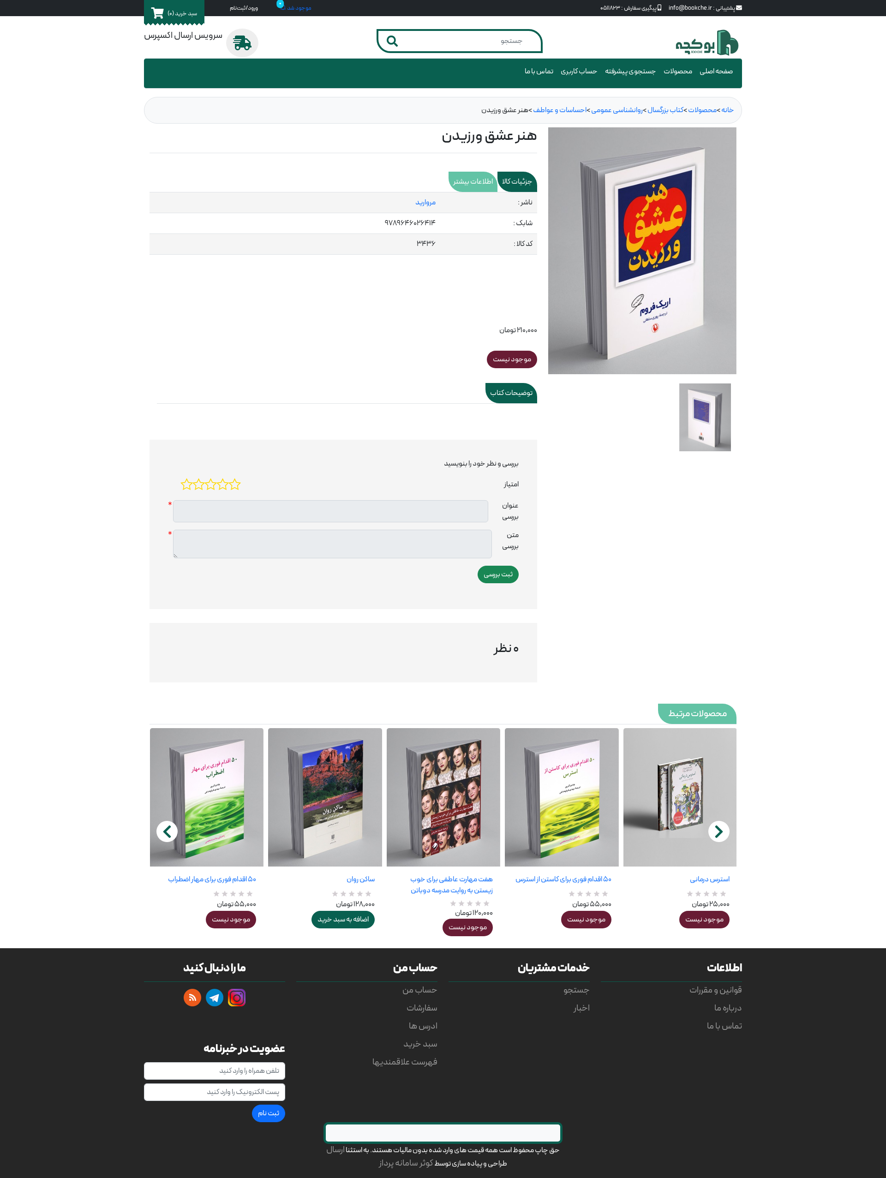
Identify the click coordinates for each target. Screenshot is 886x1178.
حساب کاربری (579, 71)
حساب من (419, 990)
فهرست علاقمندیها (404, 1062)
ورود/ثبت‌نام (244, 8)
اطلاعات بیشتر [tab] (473, 181)
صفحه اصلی (716, 71)
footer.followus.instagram (236, 997)
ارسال (335, 1150)
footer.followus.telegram (214, 997)
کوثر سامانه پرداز (406, 1163)
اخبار (582, 1008)
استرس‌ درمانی (710, 879)
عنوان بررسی (510, 511)
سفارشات (422, 1008)
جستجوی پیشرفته (630, 71)
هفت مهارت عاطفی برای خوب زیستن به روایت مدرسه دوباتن (451, 885)
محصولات (678, 71)
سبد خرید (420, 1044)
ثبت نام (268, 1113)
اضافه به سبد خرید (343, 919)
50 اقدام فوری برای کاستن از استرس (563, 879)
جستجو (576, 990)
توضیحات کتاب (511, 393)
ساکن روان (360, 879)
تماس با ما (539, 71)
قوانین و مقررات (715, 990)
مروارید (425, 202)
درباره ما (728, 1008)
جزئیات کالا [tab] (517, 181)
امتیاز (511, 484)
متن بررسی (510, 541)
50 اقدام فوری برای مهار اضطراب (212, 879)
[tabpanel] (343, 223)
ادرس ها (423, 1026)
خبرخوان (192, 997)
